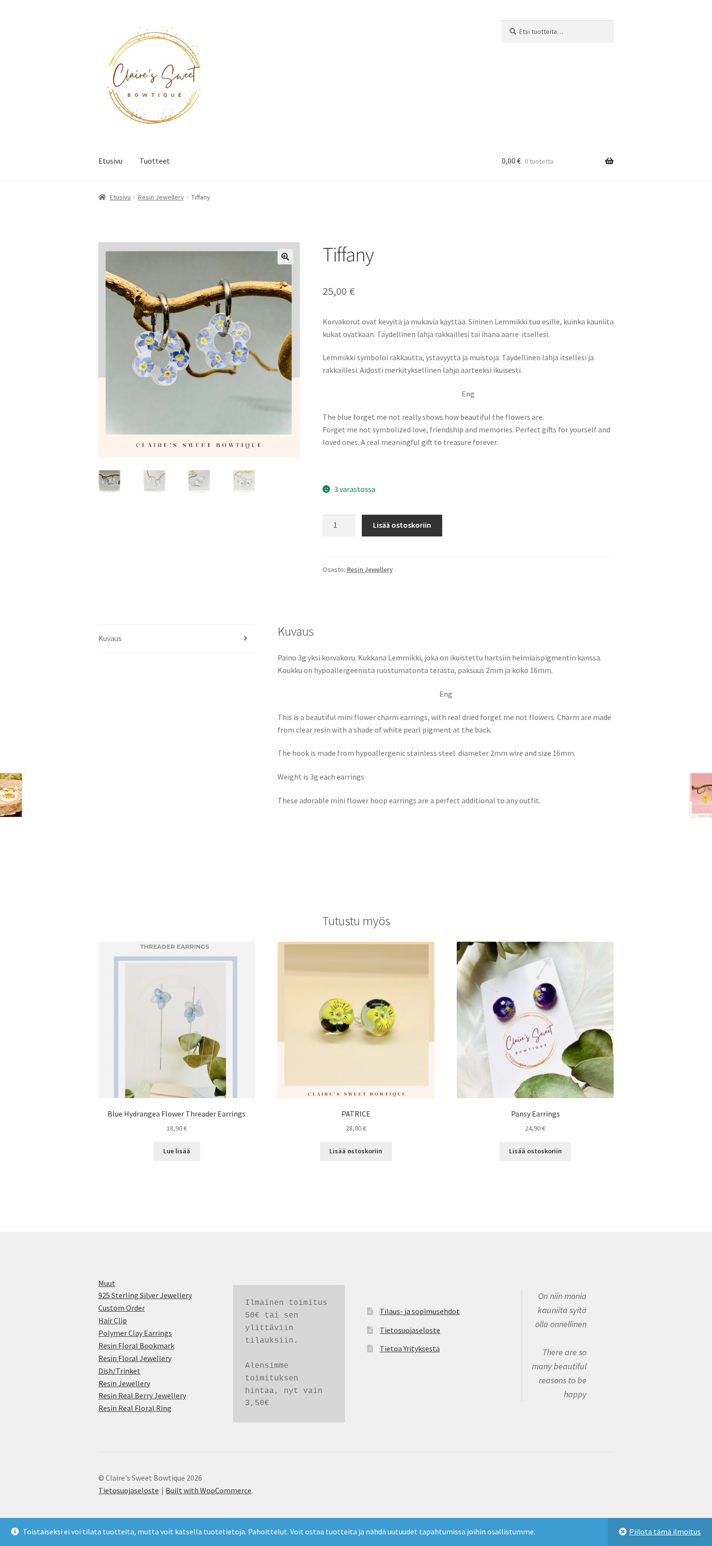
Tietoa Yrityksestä (410, 1348)
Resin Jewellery (161, 197)
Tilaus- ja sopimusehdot (420, 1311)
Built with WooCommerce (208, 1490)
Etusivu (110, 161)
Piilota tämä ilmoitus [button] (665, 1531)
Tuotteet (154, 161)
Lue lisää (176, 1151)
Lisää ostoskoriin (402, 525)
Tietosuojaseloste (410, 1330)
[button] (285, 256)
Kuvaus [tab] (110, 638)
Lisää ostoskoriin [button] (355, 1151)
